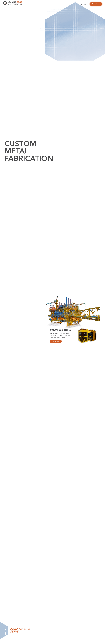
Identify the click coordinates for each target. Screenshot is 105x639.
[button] (1, 318)
